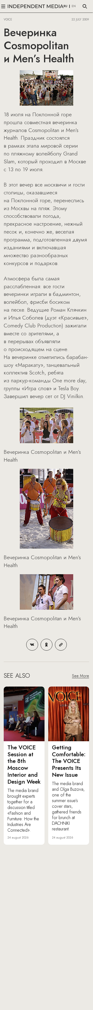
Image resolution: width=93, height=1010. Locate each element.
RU (65, 6)
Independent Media (36, 6)
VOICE (8, 19)
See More (80, 675)
